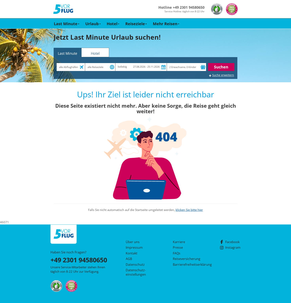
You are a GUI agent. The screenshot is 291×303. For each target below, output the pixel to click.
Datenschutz (135, 264)
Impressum (134, 247)
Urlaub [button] (92, 23)
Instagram (233, 247)
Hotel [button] (112, 23)
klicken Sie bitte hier (189, 210)
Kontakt (131, 253)
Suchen (221, 67)
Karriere (179, 242)
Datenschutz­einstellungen (136, 272)
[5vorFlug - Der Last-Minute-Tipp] (63, 9)
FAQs (176, 253)
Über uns (133, 242)
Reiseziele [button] (135, 23)
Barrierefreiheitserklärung (188, 264)
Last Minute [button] (65, 23)
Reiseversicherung (186, 259)
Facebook (232, 242)
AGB (129, 259)
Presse (178, 247)
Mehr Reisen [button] (165, 23)
